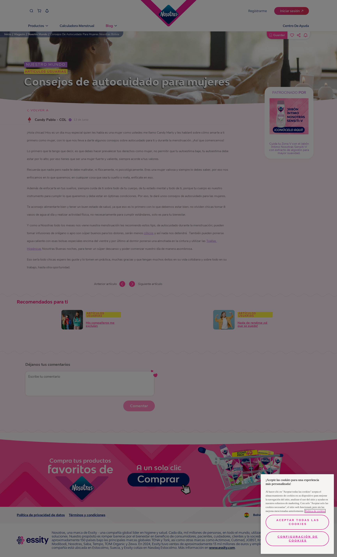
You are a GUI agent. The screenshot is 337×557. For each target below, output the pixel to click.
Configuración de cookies (298, 538)
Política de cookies (315, 511)
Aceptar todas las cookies (297, 522)
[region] (297, 514)
